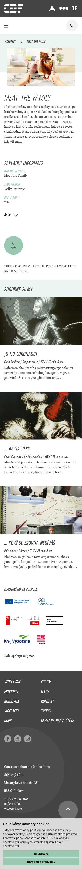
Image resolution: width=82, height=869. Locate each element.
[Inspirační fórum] (75, 8)
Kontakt (47, 700)
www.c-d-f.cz (13, 809)
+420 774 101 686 (16, 799)
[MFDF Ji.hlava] (52, 8)
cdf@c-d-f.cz (12, 804)
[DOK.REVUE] (63, 8)
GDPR (8, 720)
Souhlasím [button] (41, 853)
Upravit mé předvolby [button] (41, 861)
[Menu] (6, 25)
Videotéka (10, 41)
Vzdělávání (12, 681)
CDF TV (46, 681)
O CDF (45, 690)
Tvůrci (46, 710)
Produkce (11, 690)
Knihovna (11, 700)
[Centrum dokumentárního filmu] (13, 8)
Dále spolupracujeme (19, 656)
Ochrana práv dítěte (57, 720)
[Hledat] (72, 25)
